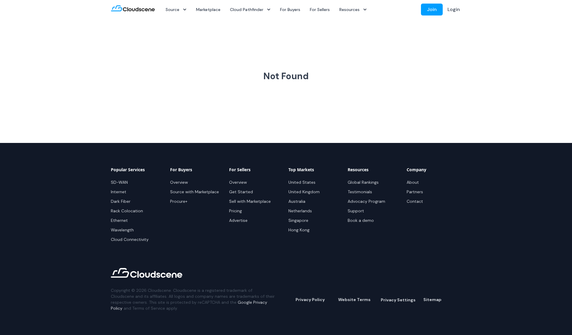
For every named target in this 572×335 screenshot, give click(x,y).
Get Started (241, 191)
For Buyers (290, 9)
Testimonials (360, 191)
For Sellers (320, 9)
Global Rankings (363, 182)
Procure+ (178, 201)
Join (432, 9)
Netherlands (300, 211)
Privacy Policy (310, 299)
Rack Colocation (127, 211)
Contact (415, 201)
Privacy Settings (398, 300)
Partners (415, 191)
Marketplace (208, 9)
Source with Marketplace (194, 191)
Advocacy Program (366, 201)
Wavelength (122, 230)
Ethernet (119, 220)
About (413, 182)
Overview (179, 182)
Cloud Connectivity (130, 239)
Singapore (298, 220)
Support (356, 211)
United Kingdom (304, 191)
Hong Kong (299, 230)
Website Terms (354, 299)
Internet (118, 191)
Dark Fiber (120, 201)
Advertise (238, 220)
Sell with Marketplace (250, 201)
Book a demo (361, 220)
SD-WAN (119, 182)
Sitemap (432, 299)
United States (301, 182)
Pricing (235, 211)
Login (453, 9)
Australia (296, 201)
